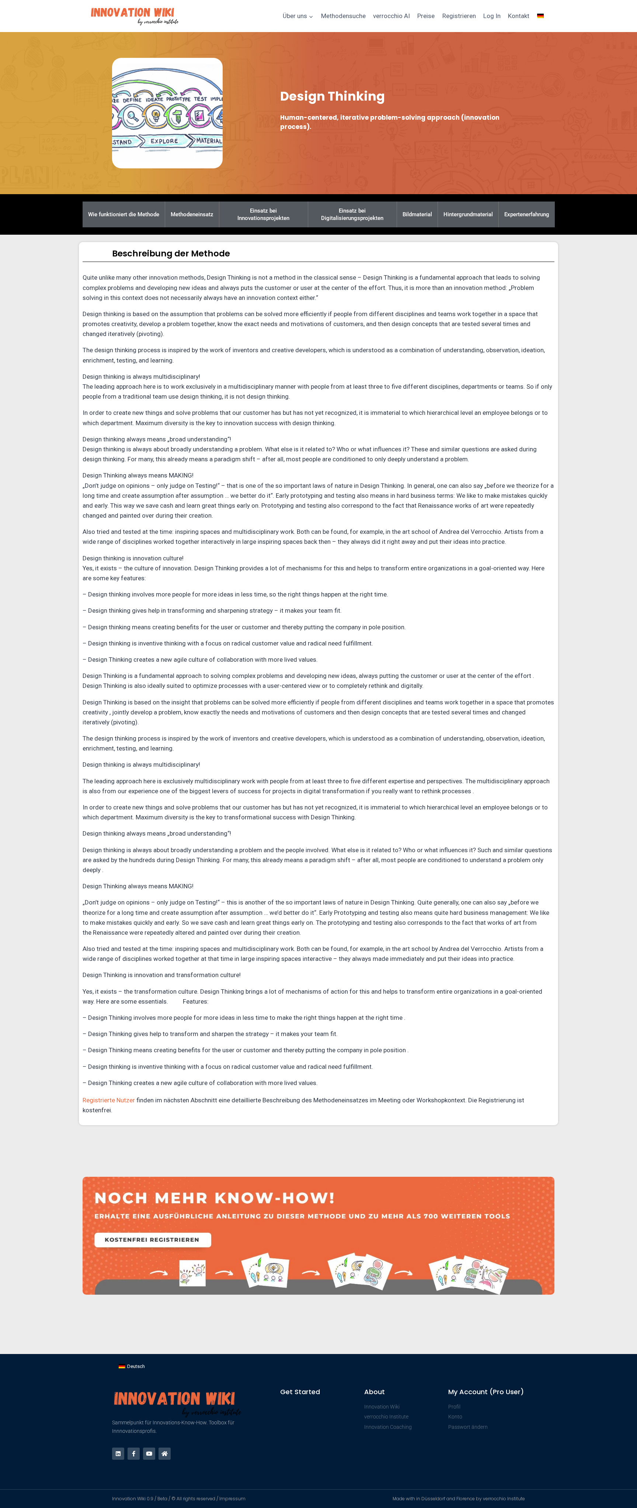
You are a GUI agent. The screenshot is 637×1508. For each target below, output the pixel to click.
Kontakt (518, 16)
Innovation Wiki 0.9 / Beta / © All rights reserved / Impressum (179, 1498)
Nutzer (125, 1100)
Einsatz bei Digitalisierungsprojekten (352, 214)
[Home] (165, 1454)
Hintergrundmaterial (468, 214)
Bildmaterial (417, 214)
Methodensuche (343, 16)
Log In (492, 16)
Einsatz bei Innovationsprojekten (263, 214)
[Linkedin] (118, 1454)
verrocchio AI (391, 16)
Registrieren (459, 16)
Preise (426, 16)
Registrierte (99, 1100)
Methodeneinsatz (192, 214)
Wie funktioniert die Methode (123, 214)
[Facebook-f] (134, 1454)
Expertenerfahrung (526, 214)
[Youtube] (149, 1454)
